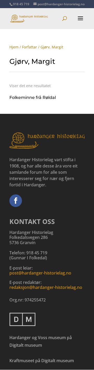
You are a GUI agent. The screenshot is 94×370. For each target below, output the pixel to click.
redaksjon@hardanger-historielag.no (45, 287)
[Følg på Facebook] (15, 200)
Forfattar (29, 46)
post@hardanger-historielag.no (40, 273)
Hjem (14, 46)
